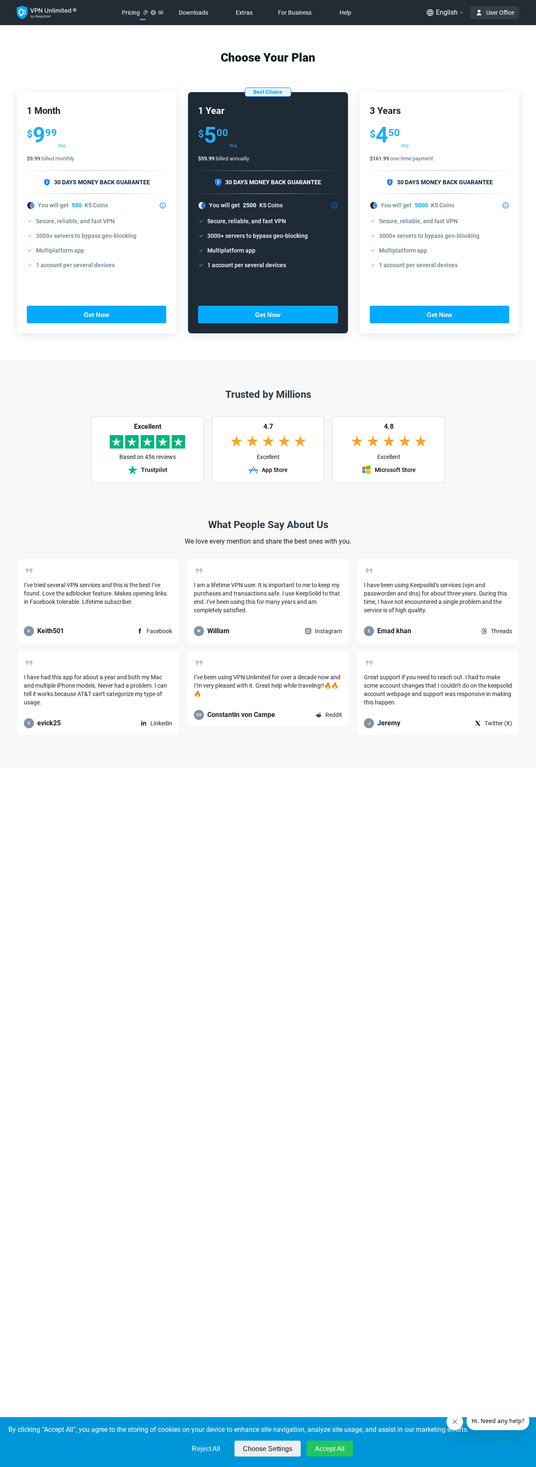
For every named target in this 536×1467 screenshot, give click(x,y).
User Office (500, 12)
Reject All (206, 1448)
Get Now (96, 314)
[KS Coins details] (162, 205)
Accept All (330, 1448)
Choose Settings (267, 1448)
